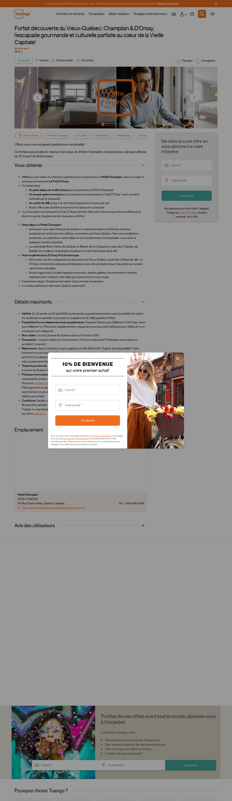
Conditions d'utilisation (101, 435)
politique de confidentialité (75, 438)
